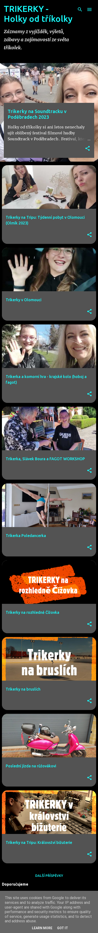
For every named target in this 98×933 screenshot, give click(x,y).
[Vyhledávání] (80, 9)
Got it (62, 928)
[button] (87, 149)
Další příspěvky (49, 876)
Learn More (42, 928)
